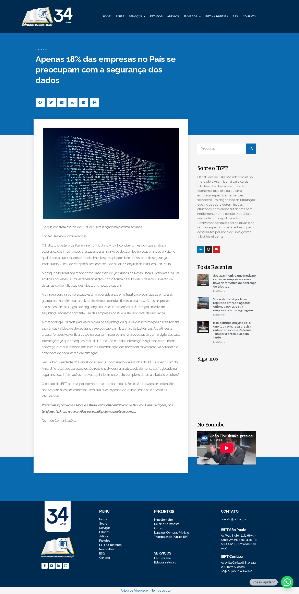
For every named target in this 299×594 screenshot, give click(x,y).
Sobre (120, 16)
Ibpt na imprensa (216, 16)
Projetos (190, 16)
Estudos (156, 16)
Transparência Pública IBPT (171, 536)
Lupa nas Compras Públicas (171, 532)
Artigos (173, 16)
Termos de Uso (161, 590)
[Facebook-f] (44, 566)
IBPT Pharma (162, 558)
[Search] (251, 149)
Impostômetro (163, 519)
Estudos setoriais (165, 562)
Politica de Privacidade (134, 590)
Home (107, 16)
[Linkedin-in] (200, 249)
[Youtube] (52, 566)
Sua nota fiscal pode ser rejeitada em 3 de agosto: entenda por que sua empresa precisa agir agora (233, 304)
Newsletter (106, 549)
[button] (40, 102)
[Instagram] (208, 249)
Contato (249, 16)
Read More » (219, 291)
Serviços (135, 16)
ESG (235, 16)
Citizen (158, 528)
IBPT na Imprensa (110, 545)
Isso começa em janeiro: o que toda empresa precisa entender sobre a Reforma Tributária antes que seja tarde (232, 330)
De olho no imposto (167, 524)
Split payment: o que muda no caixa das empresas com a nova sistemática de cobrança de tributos (234, 281)
